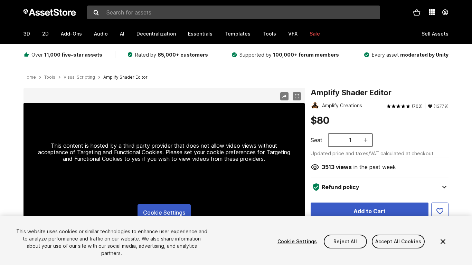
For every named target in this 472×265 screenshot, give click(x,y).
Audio (101, 34)
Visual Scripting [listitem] (79, 77)
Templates (238, 34)
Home (29, 77)
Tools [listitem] (49, 77)
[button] (417, 12)
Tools (269, 34)
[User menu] (445, 12)
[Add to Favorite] (440, 211)
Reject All (345, 241)
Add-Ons (71, 34)
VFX (293, 34)
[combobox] (233, 12)
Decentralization (156, 34)
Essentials (200, 34)
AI (122, 34)
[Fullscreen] (297, 96)
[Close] (443, 241)
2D (45, 34)
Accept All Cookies (398, 241)
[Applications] (432, 12)
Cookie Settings (164, 212)
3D (26, 34)
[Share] (284, 96)
